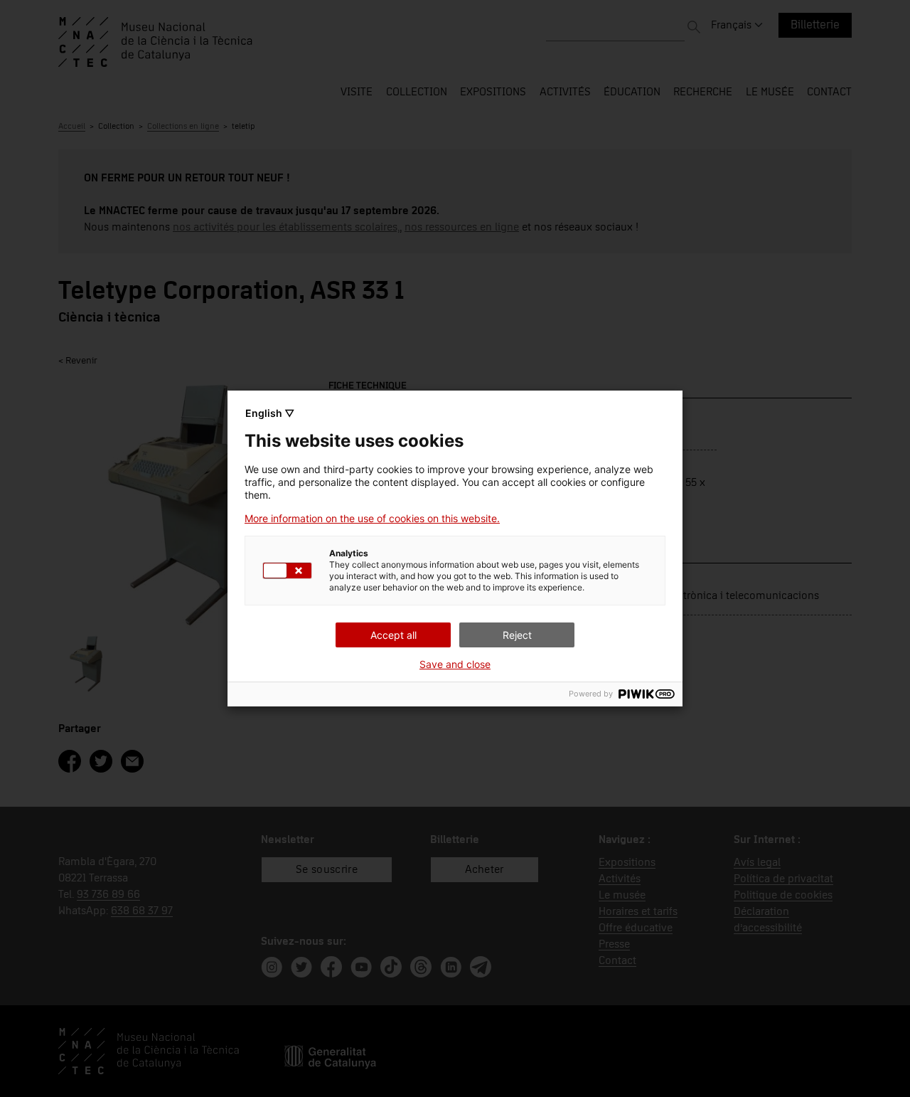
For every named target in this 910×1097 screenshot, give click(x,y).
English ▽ (269, 413)
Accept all (393, 635)
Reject (517, 635)
